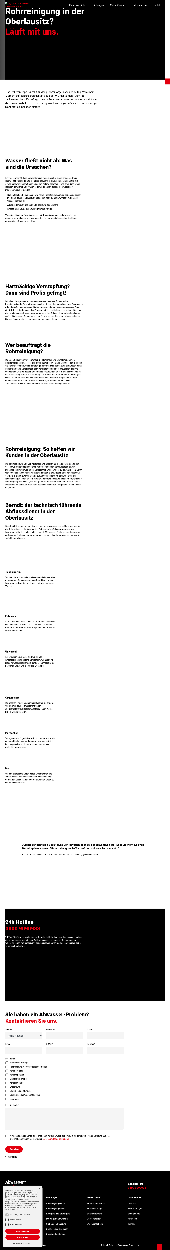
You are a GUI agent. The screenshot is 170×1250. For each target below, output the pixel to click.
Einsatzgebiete (77, 5)
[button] (86, 900)
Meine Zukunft (118, 5)
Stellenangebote (95, 1224)
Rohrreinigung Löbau (55, 1208)
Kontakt (157, 5)
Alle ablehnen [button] (22, 1237)
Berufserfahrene (94, 1213)
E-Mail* (49, 1044)
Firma (7, 1044)
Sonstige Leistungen (55, 1234)
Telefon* (91, 1044)
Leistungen (98, 5)
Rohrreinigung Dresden (56, 1203)
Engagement (134, 1213)
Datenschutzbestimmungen (56, 1139)
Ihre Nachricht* (12, 1105)
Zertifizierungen (135, 1208)
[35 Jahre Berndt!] (159, 1247)
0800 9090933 (22, 929)
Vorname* (50, 1029)
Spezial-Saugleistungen (57, 1229)
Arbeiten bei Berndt (96, 1203)
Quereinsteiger (94, 1219)
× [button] (40, 1188)
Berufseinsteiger (95, 1208)
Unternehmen (139, 5)
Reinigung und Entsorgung (58, 1213)
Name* (90, 1029)
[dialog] (22, 1216)
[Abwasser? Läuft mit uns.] (17, 5)
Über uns (132, 1203)
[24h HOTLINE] (167, 81)
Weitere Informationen (14, 1209)
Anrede (8, 1029)
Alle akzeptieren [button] (22, 1231)
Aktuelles (132, 1219)
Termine (131, 1224)
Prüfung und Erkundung (57, 1219)
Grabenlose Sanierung (56, 1224)
